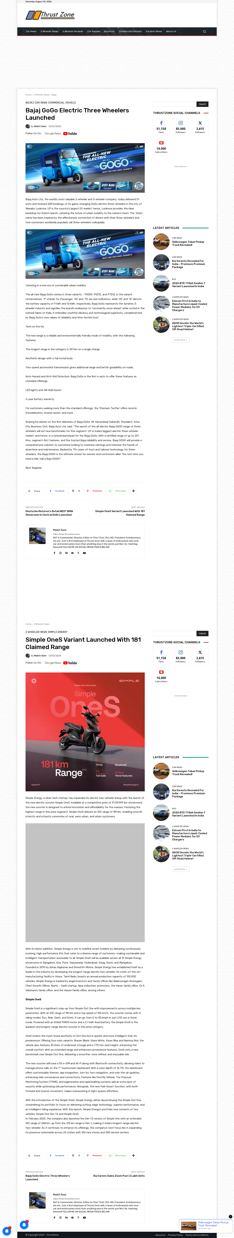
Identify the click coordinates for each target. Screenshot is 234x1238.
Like (161, 121)
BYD (174, 279)
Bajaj (54, 94)
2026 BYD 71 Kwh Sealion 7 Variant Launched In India (188, 285)
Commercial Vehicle (62, 102)
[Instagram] (60, 552)
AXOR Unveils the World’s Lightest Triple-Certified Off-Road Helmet (188, 326)
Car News (41, 102)
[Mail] (72, 552)
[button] (204, 31)
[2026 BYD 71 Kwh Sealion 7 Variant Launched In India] (161, 283)
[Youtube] (84, 552)
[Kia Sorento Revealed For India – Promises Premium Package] (161, 262)
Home (29, 94)
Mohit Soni (40, 126)
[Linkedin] (66, 552)
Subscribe (161, 141)
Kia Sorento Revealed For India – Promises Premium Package (188, 264)
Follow (181, 121)
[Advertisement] (145, 15)
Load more (179, 339)
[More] (133, 490)
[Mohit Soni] (28, 126)
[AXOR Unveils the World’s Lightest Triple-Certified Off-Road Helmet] (161, 324)
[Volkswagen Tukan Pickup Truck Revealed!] (161, 241)
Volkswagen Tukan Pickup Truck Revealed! (188, 243)
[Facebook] (54, 552)
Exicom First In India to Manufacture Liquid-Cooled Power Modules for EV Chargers (189, 305)
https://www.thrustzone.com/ (66, 534)
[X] (78, 552)
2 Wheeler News (41, 94)
